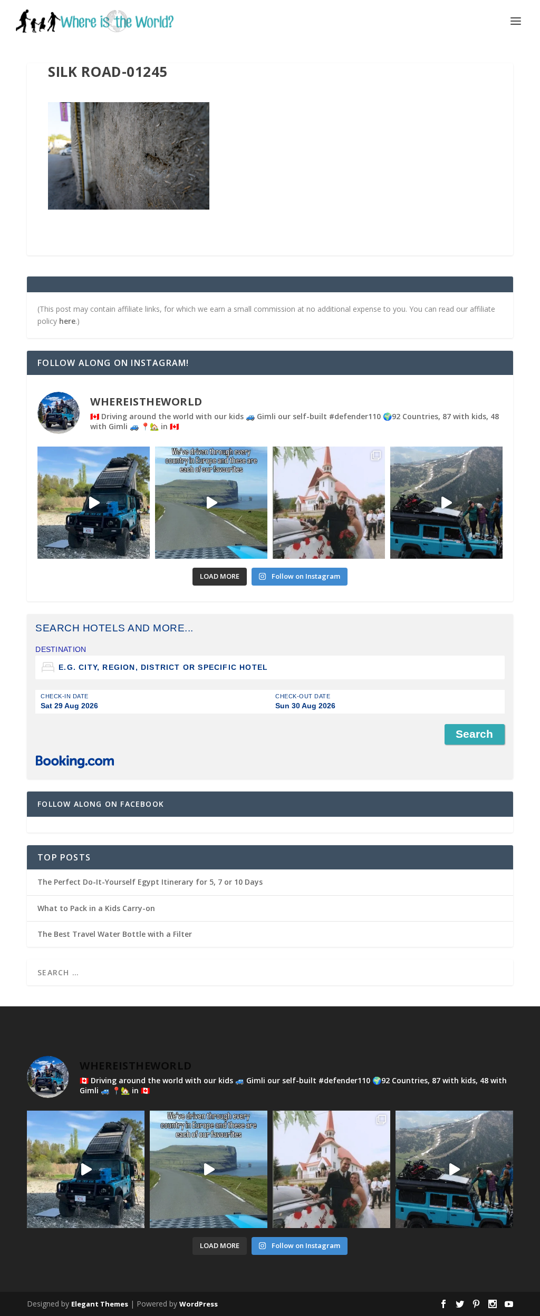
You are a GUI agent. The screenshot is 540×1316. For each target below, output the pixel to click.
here (67, 321)
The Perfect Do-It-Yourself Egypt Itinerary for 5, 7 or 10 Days (150, 882)
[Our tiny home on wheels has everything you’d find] (93, 503)
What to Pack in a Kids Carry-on (96, 908)
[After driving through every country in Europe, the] (211, 503)
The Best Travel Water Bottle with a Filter (114, 934)
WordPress (198, 1304)
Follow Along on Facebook (100, 804)
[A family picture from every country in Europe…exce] (446, 503)
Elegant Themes (99, 1304)
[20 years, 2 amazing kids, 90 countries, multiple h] (329, 503)
